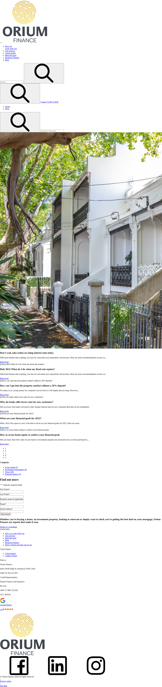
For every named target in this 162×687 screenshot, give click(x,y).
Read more (4, 362)
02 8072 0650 (52, 102)
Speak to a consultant (8, 527)
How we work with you (14, 533)
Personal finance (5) (13, 474)
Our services (10, 536)
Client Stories (10, 553)
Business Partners (12, 543)
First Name (5, 489)
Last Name (5, 494)
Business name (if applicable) (11, 499)
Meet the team (10, 538)
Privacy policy (6, 681)
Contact (43, 102)
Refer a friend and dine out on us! (18, 545)
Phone (3, 504)
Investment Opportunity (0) (16, 470)
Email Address (6, 509)
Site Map (3, 686)
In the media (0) (11, 467)
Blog (7, 540)
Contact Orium (11, 556)
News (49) (9, 472)
